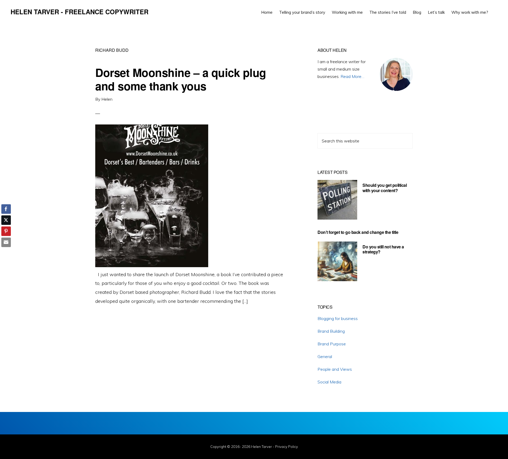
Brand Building (331, 331)
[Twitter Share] (6, 220)
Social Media (329, 381)
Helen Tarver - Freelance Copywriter (79, 11)
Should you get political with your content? (384, 187)
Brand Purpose (332, 343)
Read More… (352, 76)
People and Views (335, 369)
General (325, 356)
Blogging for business (338, 318)
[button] (494, 8)
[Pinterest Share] (6, 231)
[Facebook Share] (6, 209)
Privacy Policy (286, 446)
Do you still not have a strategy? (383, 249)
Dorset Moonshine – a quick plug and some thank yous (180, 79)
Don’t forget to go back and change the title (358, 232)
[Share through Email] (6, 242)
